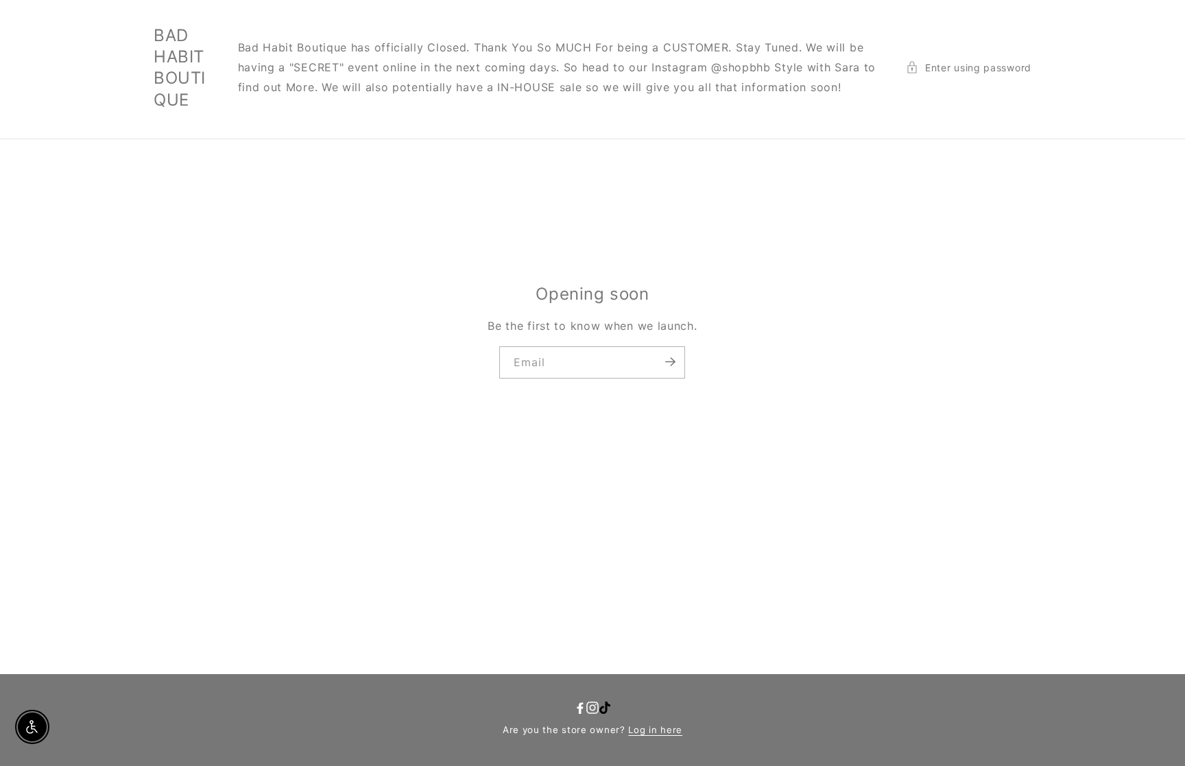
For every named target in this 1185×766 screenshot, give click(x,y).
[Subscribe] (670, 361)
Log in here (655, 729)
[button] (968, 67)
